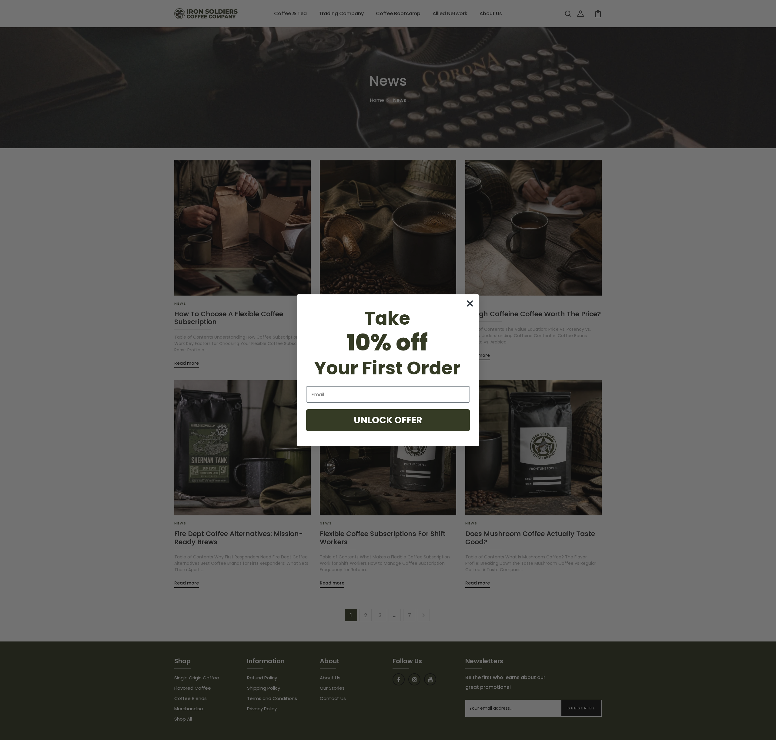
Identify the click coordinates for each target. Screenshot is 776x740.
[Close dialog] (470, 303)
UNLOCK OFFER (388, 420)
